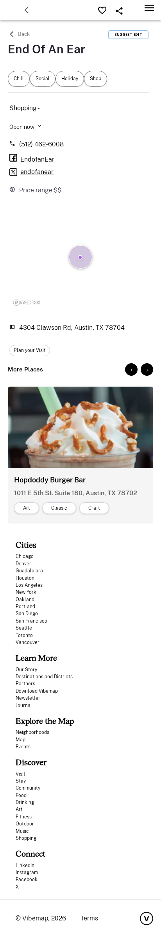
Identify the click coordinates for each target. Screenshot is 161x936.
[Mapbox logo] (26, 302)
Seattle (24, 628)
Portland (25, 606)
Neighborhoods (32, 732)
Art (19, 809)
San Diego (27, 613)
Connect (30, 854)
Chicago (25, 556)
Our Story (26, 669)
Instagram (27, 872)
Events (23, 747)
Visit (20, 774)
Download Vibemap (37, 691)
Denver (23, 564)
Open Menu (149, 7)
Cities (26, 545)
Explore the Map (45, 721)
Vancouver (27, 642)
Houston (25, 578)
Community (28, 788)
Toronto (24, 635)
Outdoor (25, 824)
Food (21, 795)
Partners (25, 683)
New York (26, 592)
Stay (21, 781)
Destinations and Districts (44, 676)
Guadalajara (29, 571)
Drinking (25, 802)
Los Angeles (29, 585)
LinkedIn (25, 865)
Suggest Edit (128, 35)
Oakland (25, 599)
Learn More (36, 658)
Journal (24, 705)
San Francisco (31, 621)
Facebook (27, 879)
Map (20, 739)
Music (22, 831)
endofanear (37, 172)
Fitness (24, 817)
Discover (31, 762)
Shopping (26, 838)
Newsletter (28, 698)
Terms (89, 918)
